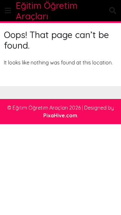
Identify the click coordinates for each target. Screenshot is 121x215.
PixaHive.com (60, 115)
